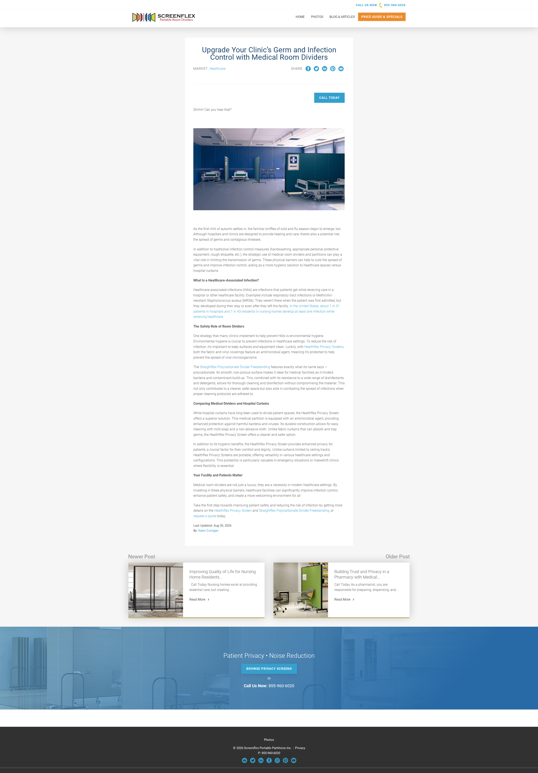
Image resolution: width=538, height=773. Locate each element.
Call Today (329, 98)
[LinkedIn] (261, 762)
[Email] (244, 762)
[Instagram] (277, 762)
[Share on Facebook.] (308, 70)
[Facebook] (269, 762)
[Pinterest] (285, 762)
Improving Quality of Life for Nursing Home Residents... (222, 574)
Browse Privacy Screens (269, 669)
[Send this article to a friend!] (341, 70)
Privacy (300, 748)
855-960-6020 (395, 5)
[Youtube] (293, 762)
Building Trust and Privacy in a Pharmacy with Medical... (361, 574)
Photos (269, 740)
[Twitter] (252, 762)
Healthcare (217, 69)
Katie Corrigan (208, 531)
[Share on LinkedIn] (324, 70)
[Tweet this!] (316, 70)
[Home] (163, 20)
